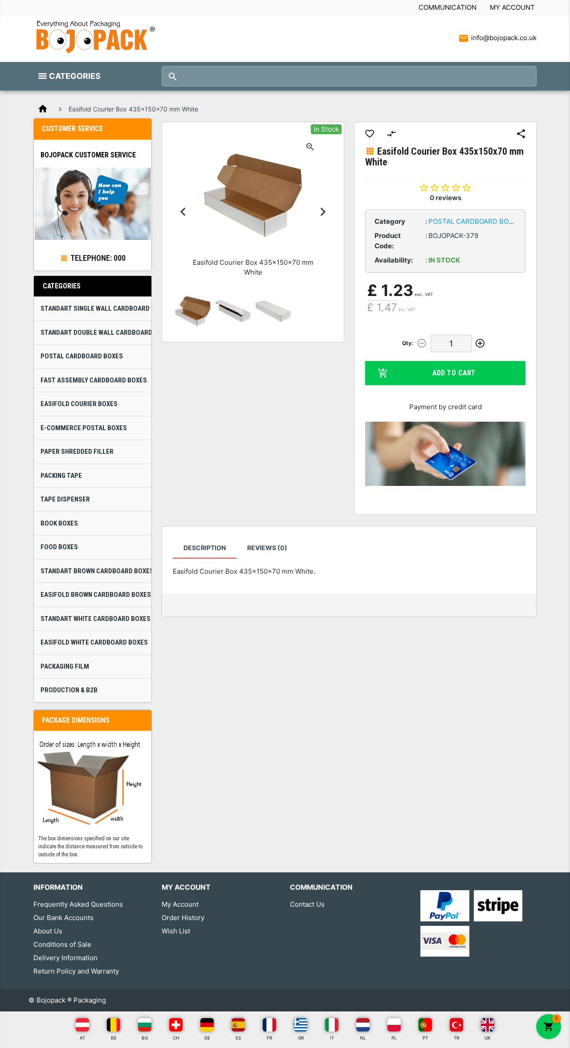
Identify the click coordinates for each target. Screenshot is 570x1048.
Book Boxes (59, 523)
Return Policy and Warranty (76, 971)
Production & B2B (69, 690)
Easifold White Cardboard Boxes (94, 642)
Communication (447, 7)
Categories (75, 76)
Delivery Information (65, 957)
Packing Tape (61, 476)
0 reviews (445, 197)
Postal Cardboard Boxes (82, 356)
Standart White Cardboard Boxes (96, 619)
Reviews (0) (267, 547)
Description (204, 547)
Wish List (176, 931)
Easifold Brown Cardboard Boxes (96, 595)
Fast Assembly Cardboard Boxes (94, 380)
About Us (47, 931)
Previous (183, 212)
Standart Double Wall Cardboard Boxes (96, 333)
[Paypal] (444, 905)
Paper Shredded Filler (77, 452)
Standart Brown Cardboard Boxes (96, 571)
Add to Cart (454, 373)
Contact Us (307, 904)
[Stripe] (498, 905)
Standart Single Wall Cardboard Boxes (96, 308)
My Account (512, 7)
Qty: (407, 343)
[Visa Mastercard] (444, 941)
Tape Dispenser (65, 499)
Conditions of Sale (62, 944)
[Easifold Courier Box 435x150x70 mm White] (193, 311)
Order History (183, 917)
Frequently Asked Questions (78, 904)
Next (323, 212)
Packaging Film (65, 666)
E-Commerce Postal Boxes (84, 428)
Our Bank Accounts (63, 917)
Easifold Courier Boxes (79, 404)
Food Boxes (59, 547)
